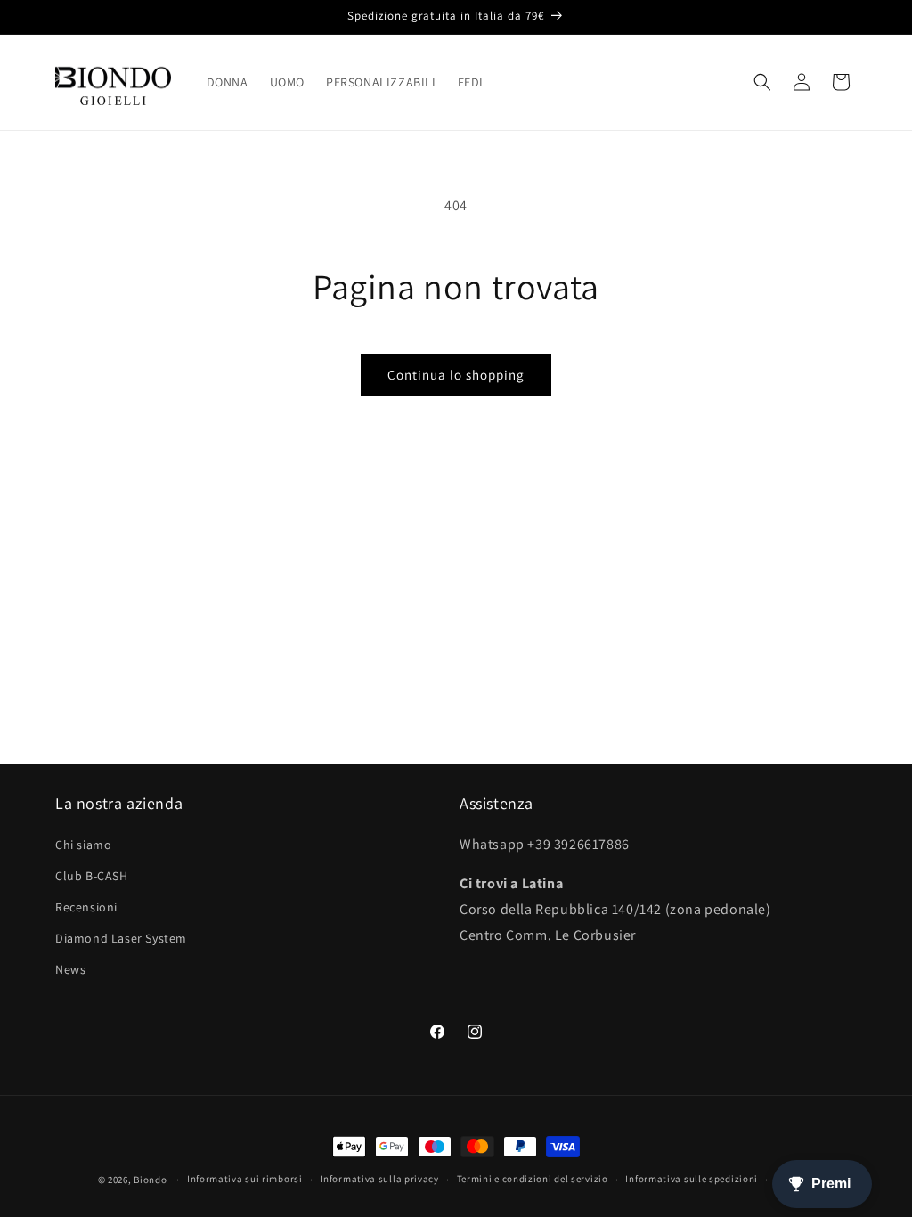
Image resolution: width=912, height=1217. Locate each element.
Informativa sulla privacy (379, 1178)
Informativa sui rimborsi (245, 1178)
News (70, 969)
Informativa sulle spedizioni (691, 1178)
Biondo (150, 1179)
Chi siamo (83, 845)
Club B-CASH (91, 876)
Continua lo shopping (456, 374)
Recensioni (86, 907)
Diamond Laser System (121, 938)
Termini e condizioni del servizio (532, 1178)
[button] (762, 82)
